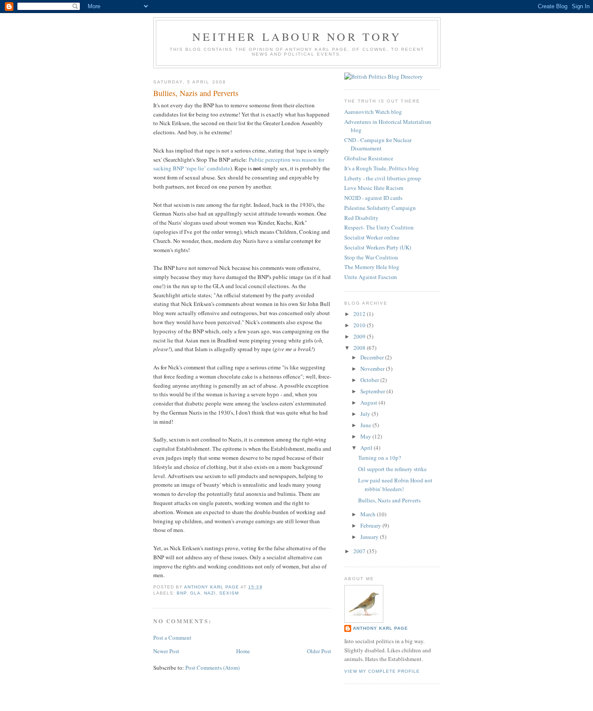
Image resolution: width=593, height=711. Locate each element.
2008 (360, 348)
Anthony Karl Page (380, 628)
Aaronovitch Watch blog (373, 112)
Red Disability (361, 218)
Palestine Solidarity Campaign (380, 208)
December (372, 357)
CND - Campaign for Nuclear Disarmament (378, 144)
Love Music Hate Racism (373, 188)
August (369, 402)
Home (243, 651)
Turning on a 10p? (379, 458)
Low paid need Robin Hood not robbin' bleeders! (395, 484)
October (370, 380)
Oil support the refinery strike (392, 469)
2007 (360, 551)
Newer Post (166, 651)
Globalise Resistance (368, 158)
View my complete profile (382, 671)
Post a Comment (172, 637)
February (371, 525)
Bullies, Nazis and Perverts (389, 500)
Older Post (319, 651)
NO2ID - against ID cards (373, 198)
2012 (360, 314)
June (366, 425)
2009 (360, 336)
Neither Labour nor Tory (297, 36)
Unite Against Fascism (370, 277)
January (370, 537)
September (373, 391)
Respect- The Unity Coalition (379, 227)
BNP (182, 593)
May (366, 436)
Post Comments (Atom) (212, 667)
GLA (195, 593)
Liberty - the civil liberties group (382, 178)
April (367, 448)
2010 (360, 325)
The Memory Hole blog (371, 267)
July (366, 414)
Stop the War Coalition (371, 257)
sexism (229, 593)
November (373, 368)
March (368, 514)
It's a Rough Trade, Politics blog (381, 168)
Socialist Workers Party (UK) (377, 247)
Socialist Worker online (371, 237)
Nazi (210, 593)
